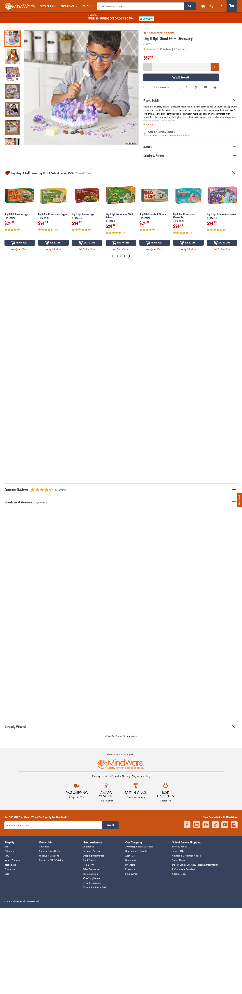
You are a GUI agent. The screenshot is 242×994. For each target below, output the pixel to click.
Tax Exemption (90, 873)
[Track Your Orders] (203, 6)
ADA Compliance (91, 878)
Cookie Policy (179, 873)
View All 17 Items (84, 173)
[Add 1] (215, 67)
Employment (131, 873)
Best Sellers (10, 864)
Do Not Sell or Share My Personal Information (195, 864)
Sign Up (110, 825)
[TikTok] (215, 824)
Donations (130, 860)
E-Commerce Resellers (183, 869)
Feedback (239, 499)
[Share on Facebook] (186, 87)
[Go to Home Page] (144, 32)
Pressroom (130, 869)
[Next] (129, 256)
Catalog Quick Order (49, 851)
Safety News (178, 860)
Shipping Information (94, 855)
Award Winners (12, 860)
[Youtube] (224, 824)
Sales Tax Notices (91, 869)
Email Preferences (92, 882)
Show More (149, 123)
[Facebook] (187, 824)
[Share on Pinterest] (196, 87)
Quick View (21, 249)
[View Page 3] (124, 256)
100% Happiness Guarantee (139, 846)
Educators (9, 869)
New (6, 855)
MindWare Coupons (49, 855)
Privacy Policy (179, 846)
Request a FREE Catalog (51, 860)
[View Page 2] (121, 256)
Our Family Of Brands (136, 851)
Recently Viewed (15, 727)
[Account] (221, 6)
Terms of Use (178, 851)
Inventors (130, 864)
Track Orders (89, 860)
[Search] (190, 6)
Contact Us (88, 846)
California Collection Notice (186, 855)
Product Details (151, 100)
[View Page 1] (117, 256)
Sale (6, 873)
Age (6, 846)
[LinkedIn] (196, 824)
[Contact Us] (211, 6)
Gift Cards (44, 846)
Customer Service (91, 851)
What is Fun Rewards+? (94, 887)
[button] (81, 88)
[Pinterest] (205, 824)
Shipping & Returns (153, 155)
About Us (129, 855)
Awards (147, 147)
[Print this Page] (215, 87)
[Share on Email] (205, 87)
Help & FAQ (88, 864)
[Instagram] (234, 824)
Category (9, 851)
